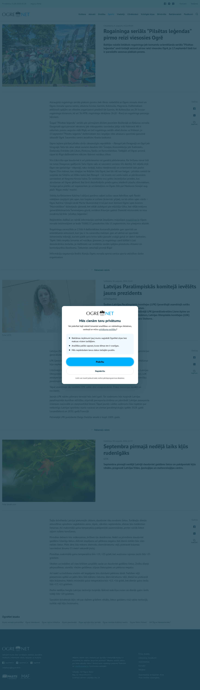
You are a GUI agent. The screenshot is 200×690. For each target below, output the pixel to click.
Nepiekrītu (100, 371)
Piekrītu (100, 361)
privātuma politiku (107, 329)
